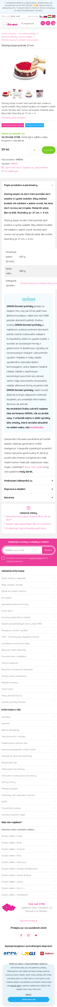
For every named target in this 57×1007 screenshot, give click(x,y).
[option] (28, 67)
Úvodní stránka (9, 33)
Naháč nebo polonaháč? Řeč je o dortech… (29, 523)
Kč (8, 16)
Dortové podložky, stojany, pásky (17, 36)
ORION (14, 163)
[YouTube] (36, 935)
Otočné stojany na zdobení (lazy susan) (20, 40)
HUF (18, 16)
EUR (13, 16)
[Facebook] (21, 935)
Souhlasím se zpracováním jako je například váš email (27, 559)
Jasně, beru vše (28, 999)
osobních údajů (35, 558)
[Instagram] (28, 935)
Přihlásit (48, 550)
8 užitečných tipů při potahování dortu (26, 528)
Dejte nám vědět (34, 466)
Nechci (28, 994)
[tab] (28, 185)
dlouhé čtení (15, 985)
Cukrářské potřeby (27, 33)
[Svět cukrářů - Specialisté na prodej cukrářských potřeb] (9, 22)
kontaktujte (36, 427)
